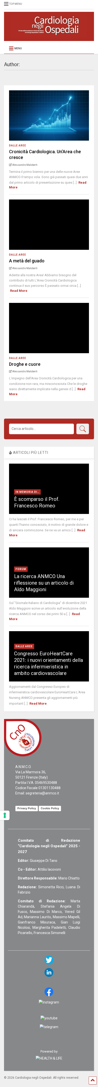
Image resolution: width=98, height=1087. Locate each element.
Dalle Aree (17, 145)
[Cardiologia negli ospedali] (49, 34)
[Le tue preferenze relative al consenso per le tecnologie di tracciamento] (5, 815)
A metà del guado (26, 260)
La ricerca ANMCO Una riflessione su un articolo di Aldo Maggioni (44, 582)
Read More (18, 291)
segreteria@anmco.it (42, 793)
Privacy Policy (26, 808)
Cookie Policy (50, 808)
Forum (21, 569)
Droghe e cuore (24, 364)
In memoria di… (27, 492)
